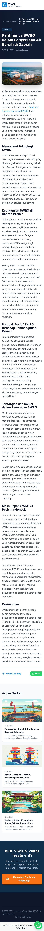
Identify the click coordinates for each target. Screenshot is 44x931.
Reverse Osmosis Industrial (31, 925)
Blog (14, 21)
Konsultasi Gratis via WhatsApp (20, 879)
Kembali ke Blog (11, 673)
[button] (38, 925)
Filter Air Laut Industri (10, 925)
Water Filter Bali (22, 928)
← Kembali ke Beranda (22, 917)
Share (37, 673)
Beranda (5, 21)
